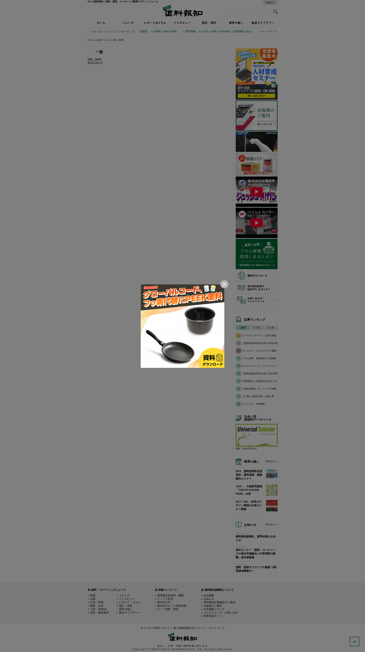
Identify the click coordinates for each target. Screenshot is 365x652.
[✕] (182, 326)
